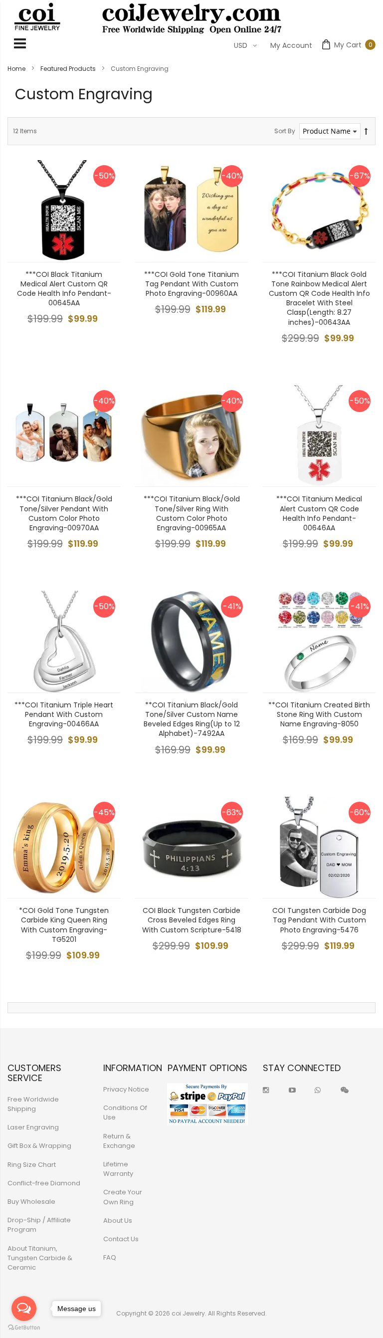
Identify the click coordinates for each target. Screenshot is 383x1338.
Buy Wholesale (31, 1201)
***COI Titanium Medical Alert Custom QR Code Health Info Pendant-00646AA (319, 513)
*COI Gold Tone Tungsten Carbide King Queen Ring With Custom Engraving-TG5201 (64, 924)
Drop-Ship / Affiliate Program (39, 1224)
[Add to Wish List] (105, 224)
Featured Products (68, 68)
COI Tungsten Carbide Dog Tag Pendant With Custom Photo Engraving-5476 (319, 919)
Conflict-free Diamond (43, 1183)
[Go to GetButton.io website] (24, 1328)
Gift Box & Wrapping (39, 1145)
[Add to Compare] (105, 247)
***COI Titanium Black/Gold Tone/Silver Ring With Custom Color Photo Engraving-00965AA (192, 513)
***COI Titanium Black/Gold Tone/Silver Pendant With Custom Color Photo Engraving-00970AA (64, 513)
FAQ (109, 1257)
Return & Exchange (119, 1140)
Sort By (284, 131)
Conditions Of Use (125, 1112)
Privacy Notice (126, 1089)
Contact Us (121, 1239)
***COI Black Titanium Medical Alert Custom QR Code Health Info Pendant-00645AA (64, 288)
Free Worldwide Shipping (33, 1104)
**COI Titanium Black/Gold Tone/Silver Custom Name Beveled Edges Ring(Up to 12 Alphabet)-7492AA (192, 719)
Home (17, 68)
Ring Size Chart (31, 1164)
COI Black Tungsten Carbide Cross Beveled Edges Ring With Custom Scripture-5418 (191, 919)
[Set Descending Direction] (366, 131)
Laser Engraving (33, 1127)
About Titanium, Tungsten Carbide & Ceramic (39, 1258)
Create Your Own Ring (122, 1196)
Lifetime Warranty (118, 1168)
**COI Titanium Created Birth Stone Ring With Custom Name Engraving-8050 (319, 714)
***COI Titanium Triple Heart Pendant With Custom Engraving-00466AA (63, 714)
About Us (117, 1220)
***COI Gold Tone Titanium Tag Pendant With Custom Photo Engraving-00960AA (191, 283)
